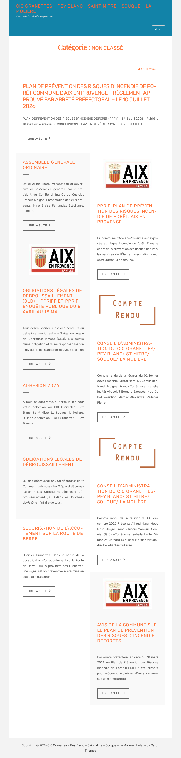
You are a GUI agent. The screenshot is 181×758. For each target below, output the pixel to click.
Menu (158, 29)
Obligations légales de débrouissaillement (52, 462)
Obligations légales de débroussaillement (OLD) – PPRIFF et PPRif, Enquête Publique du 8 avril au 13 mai (52, 301)
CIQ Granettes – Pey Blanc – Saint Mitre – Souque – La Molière (90, 745)
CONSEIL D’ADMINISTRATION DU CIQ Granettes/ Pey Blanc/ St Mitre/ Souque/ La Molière (126, 351)
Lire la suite (37, 138)
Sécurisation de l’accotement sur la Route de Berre (53, 533)
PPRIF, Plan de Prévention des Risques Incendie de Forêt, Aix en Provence (127, 213)
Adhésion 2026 (41, 385)
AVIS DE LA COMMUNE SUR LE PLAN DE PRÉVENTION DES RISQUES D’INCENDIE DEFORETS (127, 632)
